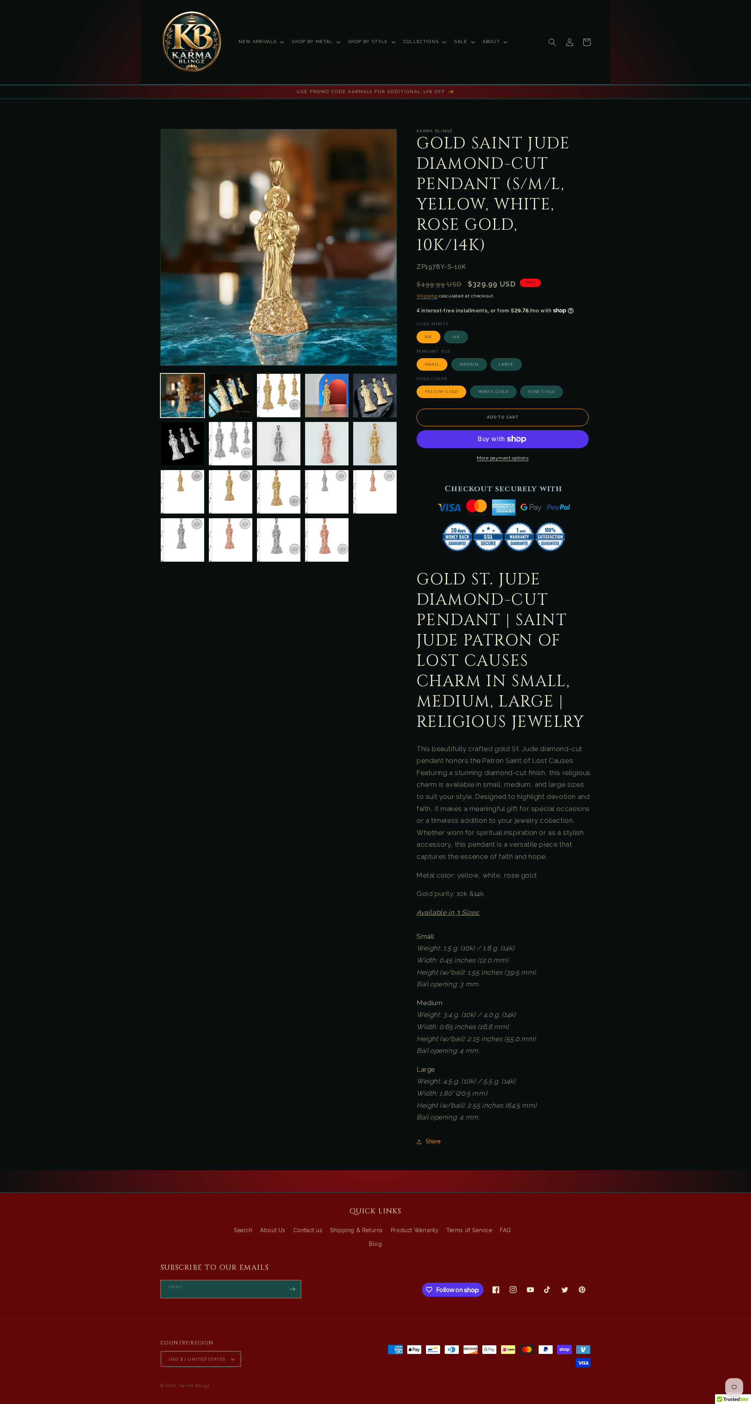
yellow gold (441, 392)
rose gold (541, 392)
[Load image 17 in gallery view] (230, 540)
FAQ (505, 1230)
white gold (493, 392)
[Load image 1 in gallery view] (182, 395)
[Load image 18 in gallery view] (279, 540)
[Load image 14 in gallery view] (327, 492)
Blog (375, 1244)
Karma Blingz (194, 1385)
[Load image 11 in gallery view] (182, 492)
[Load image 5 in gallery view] (375, 395)
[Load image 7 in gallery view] (230, 444)
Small (432, 364)
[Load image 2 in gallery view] (230, 395)
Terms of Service (469, 1230)
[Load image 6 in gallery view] (182, 444)
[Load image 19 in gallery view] (327, 540)
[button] (260, 41)
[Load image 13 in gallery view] (279, 492)
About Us (273, 1230)
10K (428, 337)
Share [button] (433, 1141)
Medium (469, 364)
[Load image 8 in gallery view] (279, 444)
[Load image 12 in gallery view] (230, 492)
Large (506, 364)
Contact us (308, 1230)
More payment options (502, 458)
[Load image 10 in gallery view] (375, 444)
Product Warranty (415, 1230)
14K (456, 337)
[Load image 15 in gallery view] (375, 492)
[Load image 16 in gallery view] (182, 540)
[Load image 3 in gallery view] (279, 395)
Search (243, 1230)
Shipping (427, 296)
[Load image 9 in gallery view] (327, 444)
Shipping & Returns (356, 1230)
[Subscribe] (292, 1289)
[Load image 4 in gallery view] (327, 395)
